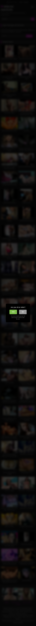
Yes (13, 312)
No (23, 312)
